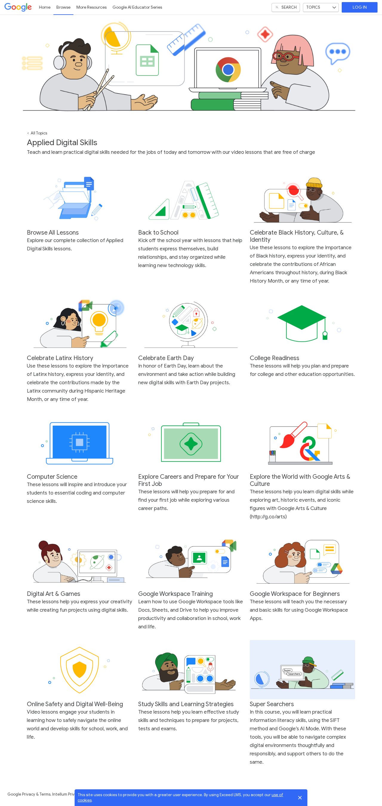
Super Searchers (272, 704)
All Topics (39, 133)
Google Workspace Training (175, 594)
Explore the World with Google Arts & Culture (300, 480)
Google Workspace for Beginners (295, 594)
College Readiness (274, 358)
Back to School (158, 232)
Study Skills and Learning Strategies (186, 704)
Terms (44, 794)
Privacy (28, 794)
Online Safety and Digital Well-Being (75, 704)
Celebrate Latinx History (60, 358)
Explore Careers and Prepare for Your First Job (188, 480)
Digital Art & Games (53, 594)
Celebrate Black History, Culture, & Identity (297, 236)
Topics (313, 7)
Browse (63, 7)
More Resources (91, 7)
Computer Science (52, 476)
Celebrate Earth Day (166, 358)
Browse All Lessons (53, 232)
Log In (360, 7)
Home (44, 7)
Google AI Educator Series (137, 7)
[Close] (299, 797)
